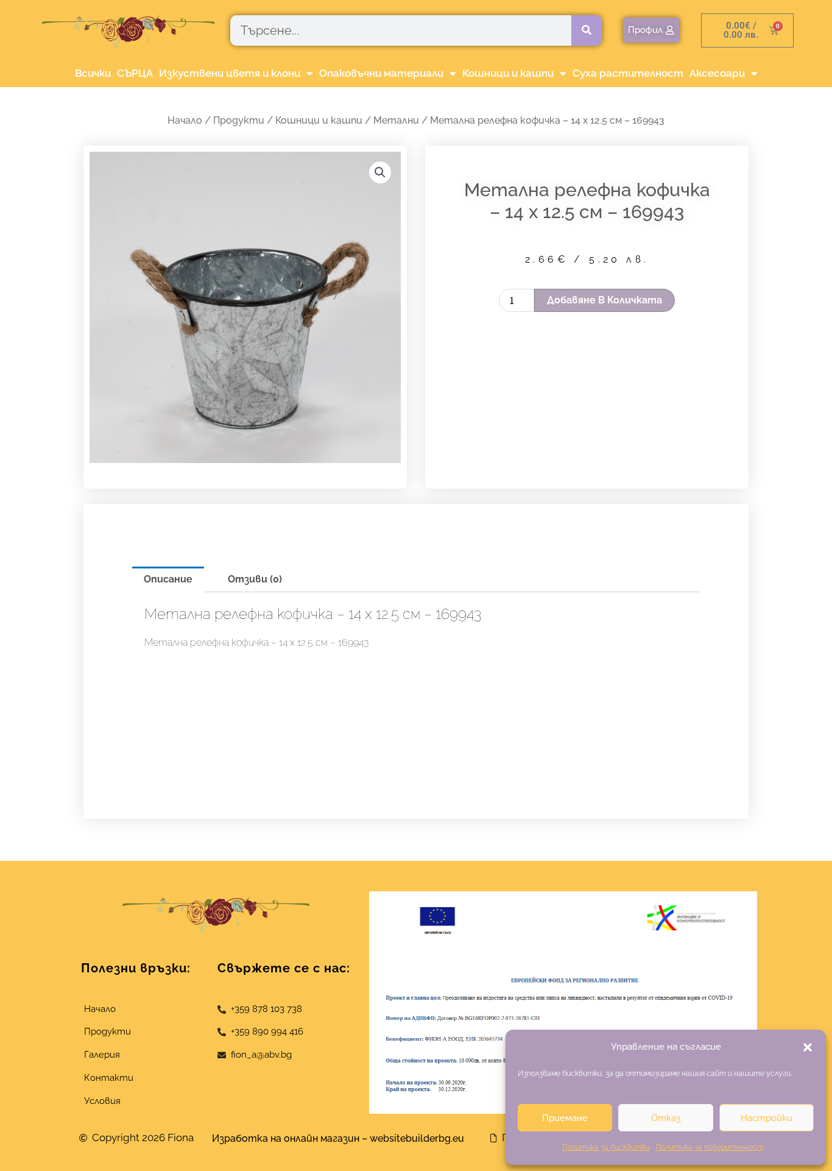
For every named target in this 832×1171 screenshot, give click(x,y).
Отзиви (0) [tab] (255, 579)
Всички (93, 73)
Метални (396, 120)
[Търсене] (586, 30)
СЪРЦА (135, 73)
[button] (808, 1047)
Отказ (665, 1118)
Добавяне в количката (604, 300)
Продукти (238, 120)
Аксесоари (717, 73)
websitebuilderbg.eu (420, 1138)
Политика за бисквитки (606, 1147)
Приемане (565, 1118)
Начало (184, 120)
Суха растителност (628, 73)
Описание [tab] (168, 579)
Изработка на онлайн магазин (285, 1138)
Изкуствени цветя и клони (229, 73)
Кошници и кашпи (508, 73)
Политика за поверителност (710, 1147)
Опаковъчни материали (381, 73)
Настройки (766, 1118)
